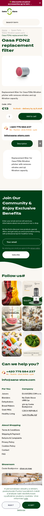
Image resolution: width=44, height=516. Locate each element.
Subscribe (16, 255)
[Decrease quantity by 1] (3, 117)
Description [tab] (22, 143)
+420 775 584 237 (20, 127)
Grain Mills (6, 410)
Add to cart (31, 116)
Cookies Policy (8, 446)
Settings (21, 510)
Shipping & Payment (11, 434)
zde (26, 498)
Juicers (5, 394)
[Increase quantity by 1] (15, 117)
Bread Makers (8, 406)
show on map (26, 468)
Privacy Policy (8, 442)
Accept (31, 505)
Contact (5, 450)
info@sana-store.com (17, 135)
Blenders (6, 398)
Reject (11, 505)
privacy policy (35, 248)
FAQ (4, 454)
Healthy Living (8, 414)
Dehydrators (7, 402)
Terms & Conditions (11, 430)
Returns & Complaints (12, 438)
